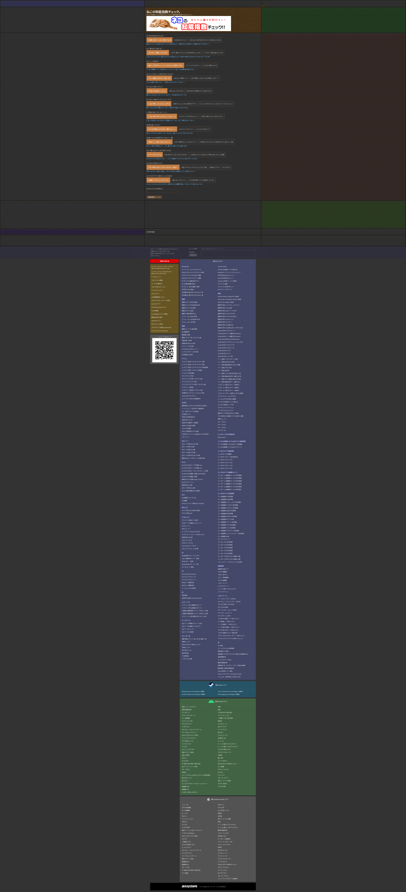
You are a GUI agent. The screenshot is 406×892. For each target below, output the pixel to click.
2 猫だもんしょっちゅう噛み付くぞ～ (185, 104)
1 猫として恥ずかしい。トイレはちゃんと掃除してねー (165, 65)
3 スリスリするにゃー (203, 129)
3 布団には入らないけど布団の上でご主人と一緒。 (217, 142)
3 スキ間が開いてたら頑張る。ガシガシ (202, 180)
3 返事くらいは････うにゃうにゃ (219, 167)
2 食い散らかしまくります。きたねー (176, 154)
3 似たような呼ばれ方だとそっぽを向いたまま (205, 40)
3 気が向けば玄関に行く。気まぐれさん (199, 91)
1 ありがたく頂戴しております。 (158, 53)
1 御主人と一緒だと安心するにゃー (159, 142)
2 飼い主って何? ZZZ (176, 91)
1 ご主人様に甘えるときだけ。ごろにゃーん (162, 116)
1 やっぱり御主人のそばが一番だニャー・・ (162, 129)
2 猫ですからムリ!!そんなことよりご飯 (193, 167)
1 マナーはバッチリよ (155, 154)
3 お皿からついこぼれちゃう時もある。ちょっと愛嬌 (207, 154)
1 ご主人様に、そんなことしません (159, 104)
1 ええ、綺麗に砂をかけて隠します (159, 78)
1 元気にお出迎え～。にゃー (157, 91)
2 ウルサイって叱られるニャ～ (188, 116)
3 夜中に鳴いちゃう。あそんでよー (212, 116)
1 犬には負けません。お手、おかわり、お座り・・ (163, 167)
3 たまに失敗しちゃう (210, 65)
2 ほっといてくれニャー (186, 129)
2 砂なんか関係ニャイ (181, 78)
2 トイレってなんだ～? (193, 65)
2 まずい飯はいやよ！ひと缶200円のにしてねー (186, 53)
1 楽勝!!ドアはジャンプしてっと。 (158, 180)
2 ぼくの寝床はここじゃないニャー (185, 142)
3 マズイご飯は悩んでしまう (214, 53)
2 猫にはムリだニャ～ (179, 180)
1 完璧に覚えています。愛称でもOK (159, 40)
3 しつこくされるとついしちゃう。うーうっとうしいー (216, 104)
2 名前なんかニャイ (180, 40)
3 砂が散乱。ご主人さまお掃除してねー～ (205, 78)
